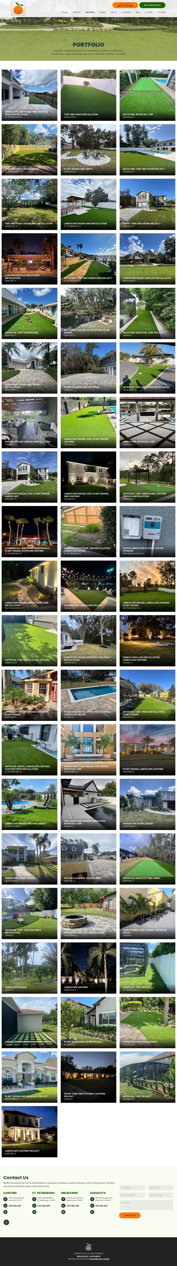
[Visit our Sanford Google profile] (5, 1212)
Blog (138, 12)
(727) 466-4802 (43, 1206)
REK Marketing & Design (99, 1259)
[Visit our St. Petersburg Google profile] (34, 1212)
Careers (149, 12)
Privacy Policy (82, 1256)
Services (77, 12)
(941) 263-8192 (101, 1206)
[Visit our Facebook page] (6, 1222)
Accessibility (95, 1256)
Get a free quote (152, 5)
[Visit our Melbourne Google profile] (63, 1212)
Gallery (102, 12)
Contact (162, 12)
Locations (126, 12)
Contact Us (130, 1215)
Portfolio (90, 12)
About (114, 12)
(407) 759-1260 (15, 1206)
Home (65, 12)
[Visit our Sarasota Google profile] (92, 1212)
